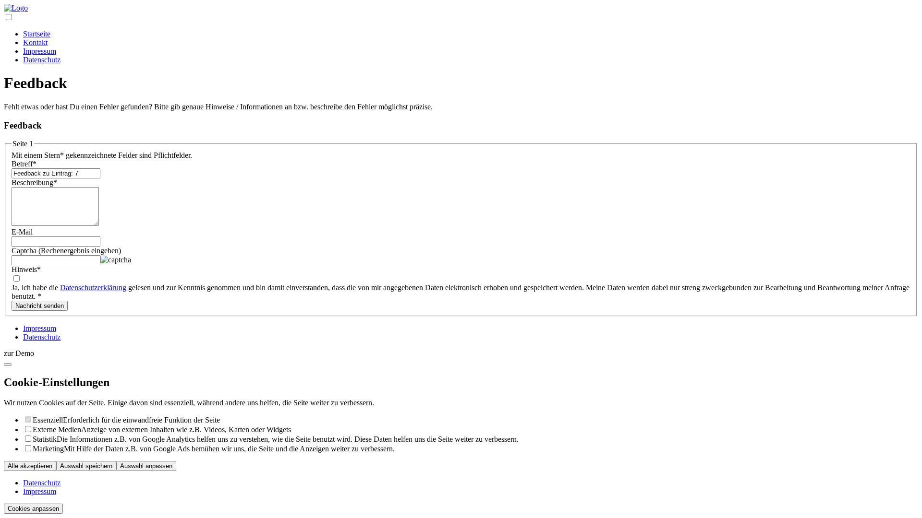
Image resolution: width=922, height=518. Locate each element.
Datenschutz (42, 60)
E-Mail (22, 232)
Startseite (36, 34)
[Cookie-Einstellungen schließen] (8, 364)
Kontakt (35, 42)
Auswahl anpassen (146, 466)
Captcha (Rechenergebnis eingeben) (66, 251)
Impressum (39, 51)
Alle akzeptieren (30, 466)
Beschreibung (34, 182)
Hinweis (26, 269)
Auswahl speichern (86, 466)
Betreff (24, 164)
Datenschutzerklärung (93, 287)
